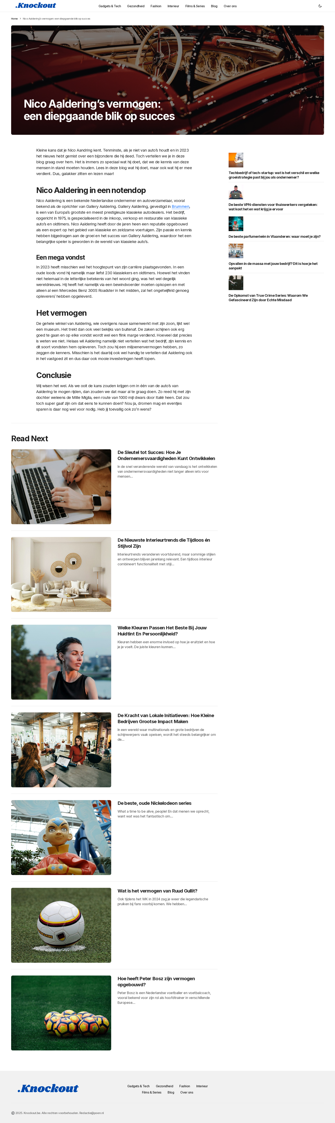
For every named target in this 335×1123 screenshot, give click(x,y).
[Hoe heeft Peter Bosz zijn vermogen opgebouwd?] (61, 1013)
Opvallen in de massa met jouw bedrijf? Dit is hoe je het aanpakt (273, 265)
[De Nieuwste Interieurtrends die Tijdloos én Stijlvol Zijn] (61, 574)
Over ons (186, 1092)
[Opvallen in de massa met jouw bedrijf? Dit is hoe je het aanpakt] (237, 250)
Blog (171, 1092)
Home (14, 18)
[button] (320, 6)
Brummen (180, 206)
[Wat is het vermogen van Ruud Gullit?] (61, 925)
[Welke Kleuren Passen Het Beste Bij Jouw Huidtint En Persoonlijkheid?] (61, 662)
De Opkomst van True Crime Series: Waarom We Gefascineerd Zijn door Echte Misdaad (268, 297)
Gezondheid (164, 1086)
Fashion (184, 1086)
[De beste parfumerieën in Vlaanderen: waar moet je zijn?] (237, 223)
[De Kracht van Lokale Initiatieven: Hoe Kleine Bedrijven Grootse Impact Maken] (61, 749)
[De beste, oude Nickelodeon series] (61, 837)
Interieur (202, 1086)
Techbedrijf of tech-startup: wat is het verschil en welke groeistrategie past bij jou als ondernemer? (274, 175)
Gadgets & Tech (138, 1086)
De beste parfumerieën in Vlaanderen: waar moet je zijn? (275, 236)
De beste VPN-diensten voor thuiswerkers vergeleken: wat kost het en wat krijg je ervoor (273, 206)
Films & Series (151, 1092)
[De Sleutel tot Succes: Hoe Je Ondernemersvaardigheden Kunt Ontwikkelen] (61, 486)
